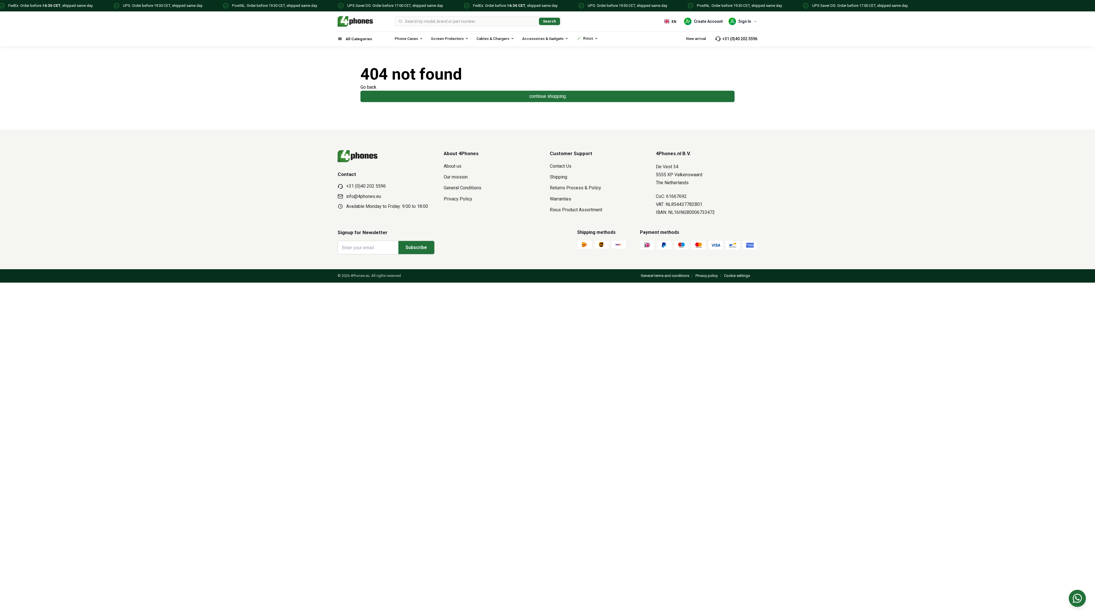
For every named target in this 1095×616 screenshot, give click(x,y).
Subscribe (416, 247)
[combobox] (471, 21)
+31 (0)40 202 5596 (739, 39)
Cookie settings (737, 275)
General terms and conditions (665, 275)
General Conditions (462, 188)
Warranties (560, 199)
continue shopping (547, 96)
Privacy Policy (458, 199)
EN (674, 21)
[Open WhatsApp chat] (1077, 598)
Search (549, 21)
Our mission (456, 177)
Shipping (558, 177)
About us (452, 166)
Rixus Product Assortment (576, 209)
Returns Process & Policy (575, 188)
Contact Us (560, 166)
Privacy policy (706, 275)
